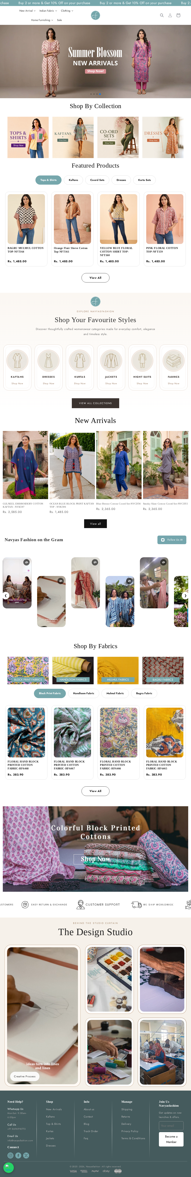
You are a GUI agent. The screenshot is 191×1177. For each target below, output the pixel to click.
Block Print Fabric (50, 693)
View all (95, 524)
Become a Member (171, 1139)
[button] (162, 15)
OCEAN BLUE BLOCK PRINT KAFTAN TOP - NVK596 (72, 505)
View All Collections (95, 403)
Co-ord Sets (97, 180)
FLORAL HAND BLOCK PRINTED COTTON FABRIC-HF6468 (23, 765)
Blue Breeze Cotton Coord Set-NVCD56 (118, 503)
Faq (86, 1138)
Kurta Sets (144, 180)
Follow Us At (175, 540)
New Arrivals (54, 1109)
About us (89, 1109)
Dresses (121, 180)
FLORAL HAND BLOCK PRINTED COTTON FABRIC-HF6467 (69, 765)
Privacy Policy (129, 1131)
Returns (125, 1116)
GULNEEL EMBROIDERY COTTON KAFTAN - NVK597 (23, 505)
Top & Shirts (53, 1124)
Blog (86, 1124)
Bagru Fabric (144, 693)
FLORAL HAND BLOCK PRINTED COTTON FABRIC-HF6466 (115, 765)
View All (95, 278)
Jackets (50, 1138)
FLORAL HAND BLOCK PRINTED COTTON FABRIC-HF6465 (161, 765)
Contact (88, 1116)
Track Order (91, 1131)
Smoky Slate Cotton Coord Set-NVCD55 (165, 503)
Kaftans (73, 180)
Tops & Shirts (48, 180)
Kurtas (50, 1131)
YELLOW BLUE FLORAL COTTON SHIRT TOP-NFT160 (116, 252)
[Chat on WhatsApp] (8, 1167)
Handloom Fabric (83, 693)
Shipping (126, 1109)
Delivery (126, 1124)
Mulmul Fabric (115, 693)
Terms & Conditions (133, 1138)
